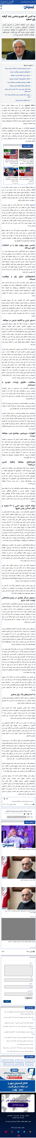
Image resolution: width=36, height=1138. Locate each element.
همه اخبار (9, 1116)
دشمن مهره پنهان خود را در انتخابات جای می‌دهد (17, 68)
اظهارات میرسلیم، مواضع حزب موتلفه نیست (18, 82)
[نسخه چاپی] (4, 798)
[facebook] (32, 814)
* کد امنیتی (30, 991)
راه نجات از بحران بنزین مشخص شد (25, 1044)
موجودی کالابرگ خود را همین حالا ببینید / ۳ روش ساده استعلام (19, 1023)
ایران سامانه (14, 1127)
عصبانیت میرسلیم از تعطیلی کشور (27, 849)
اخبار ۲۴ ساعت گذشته (18, 1118)
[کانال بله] (17, 1086)
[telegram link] (18, 1131)
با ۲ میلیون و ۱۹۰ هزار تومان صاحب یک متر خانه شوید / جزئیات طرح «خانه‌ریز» (18, 1027)
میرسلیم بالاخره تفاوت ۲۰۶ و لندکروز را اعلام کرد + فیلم (21, 942)
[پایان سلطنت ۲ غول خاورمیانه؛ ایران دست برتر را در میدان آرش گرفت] (28, 814)
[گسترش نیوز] (29, 7)
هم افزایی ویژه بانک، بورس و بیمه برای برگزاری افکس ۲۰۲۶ (20, 1051)
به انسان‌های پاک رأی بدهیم (23, 100)
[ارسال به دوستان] (7, 798)
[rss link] (30, 1131)
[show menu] (1, 6)
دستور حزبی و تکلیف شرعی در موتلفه (20, 75)
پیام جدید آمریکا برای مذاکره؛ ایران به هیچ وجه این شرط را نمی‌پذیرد (26, 179)
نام (31, 977)
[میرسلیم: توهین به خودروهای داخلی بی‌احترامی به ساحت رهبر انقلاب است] (18, 898)
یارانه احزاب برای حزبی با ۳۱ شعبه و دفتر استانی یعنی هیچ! (17, 90)
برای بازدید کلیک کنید (18, 1105)
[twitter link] (24, 1131)
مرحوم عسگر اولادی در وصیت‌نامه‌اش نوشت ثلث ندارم (17, 96)
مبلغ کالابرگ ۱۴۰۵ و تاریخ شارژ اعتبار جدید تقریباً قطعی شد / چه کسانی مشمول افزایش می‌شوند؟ (19, 1013)
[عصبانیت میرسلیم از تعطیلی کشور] (18, 837)
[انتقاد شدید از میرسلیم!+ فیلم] (18, 867)
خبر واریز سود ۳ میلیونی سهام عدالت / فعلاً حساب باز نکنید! (20, 1041)
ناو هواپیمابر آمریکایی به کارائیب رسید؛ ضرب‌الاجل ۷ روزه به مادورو (11, 179)
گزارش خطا (30, 952)
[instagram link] (12, 1131)
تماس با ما (16, 1116)
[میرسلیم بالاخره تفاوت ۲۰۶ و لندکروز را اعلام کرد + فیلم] (18, 929)
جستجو (27, 1116)
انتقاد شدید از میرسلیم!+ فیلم (28, 880)
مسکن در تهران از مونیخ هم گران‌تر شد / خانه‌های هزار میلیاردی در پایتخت (19, 1033)
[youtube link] (6, 1131)
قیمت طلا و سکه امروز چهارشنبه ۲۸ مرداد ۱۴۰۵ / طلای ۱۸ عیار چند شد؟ (19, 1018)
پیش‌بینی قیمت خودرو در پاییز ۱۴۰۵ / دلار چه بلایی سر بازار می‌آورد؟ (18, 1048)
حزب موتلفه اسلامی (24, 811)
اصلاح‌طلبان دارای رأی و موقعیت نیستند (20, 72)
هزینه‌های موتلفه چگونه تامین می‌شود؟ (20, 86)
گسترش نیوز (11, 1121)
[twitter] (25, 814)
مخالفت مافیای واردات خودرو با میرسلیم (19, 79)
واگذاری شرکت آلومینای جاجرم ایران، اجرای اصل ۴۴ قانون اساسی (19, 1037)
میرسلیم (15, 811)
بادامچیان (32, 128)
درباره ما (22, 1116)
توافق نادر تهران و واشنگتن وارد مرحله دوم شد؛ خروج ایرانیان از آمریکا (11, 161)
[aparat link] (18, 1135)
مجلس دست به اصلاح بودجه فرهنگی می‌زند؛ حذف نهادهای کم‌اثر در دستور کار (26, 161)
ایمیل (30, 984)
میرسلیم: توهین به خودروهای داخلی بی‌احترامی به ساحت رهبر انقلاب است (20, 912)
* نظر (31, 963)
